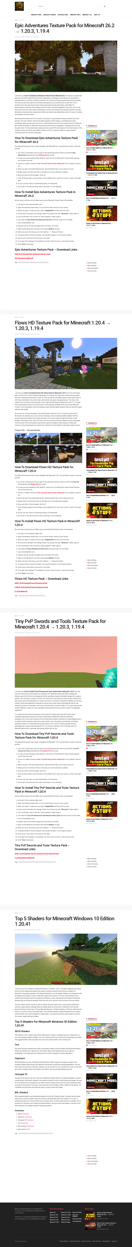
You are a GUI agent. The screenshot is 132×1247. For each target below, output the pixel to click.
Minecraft (21, 20)
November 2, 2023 (20, 929)
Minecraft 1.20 (54, 1220)
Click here (25, 1114)
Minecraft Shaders (49, 15)
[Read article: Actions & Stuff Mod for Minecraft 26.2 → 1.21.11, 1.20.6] (101, 213)
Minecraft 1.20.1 (54, 1222)
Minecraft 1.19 (92, 144)
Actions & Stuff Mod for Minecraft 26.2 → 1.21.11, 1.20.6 (105, 1214)
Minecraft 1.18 (54, 1215)
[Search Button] (105, 6)
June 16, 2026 (93, 152)
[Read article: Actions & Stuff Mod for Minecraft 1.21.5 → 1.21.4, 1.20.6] (101, 510)
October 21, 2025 (92, 228)
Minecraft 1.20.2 (66, 1212)
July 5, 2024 (90, 177)
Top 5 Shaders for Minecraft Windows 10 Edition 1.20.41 (35, 1133)
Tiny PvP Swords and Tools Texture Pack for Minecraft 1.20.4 (37, 862)
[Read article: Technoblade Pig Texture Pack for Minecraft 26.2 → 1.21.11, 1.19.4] (101, 163)
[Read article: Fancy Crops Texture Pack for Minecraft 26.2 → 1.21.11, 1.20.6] (90, 1226)
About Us (97, 15)
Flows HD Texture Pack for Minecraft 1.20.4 (32, 595)
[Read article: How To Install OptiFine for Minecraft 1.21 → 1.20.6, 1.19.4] (101, 435)
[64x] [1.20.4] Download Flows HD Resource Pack (31, 583)
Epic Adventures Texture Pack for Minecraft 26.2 (33, 262)
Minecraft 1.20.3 (66, 1215)
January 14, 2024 (19, 37)
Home (16, 20)
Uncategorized (77, 1221)
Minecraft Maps (75, 15)
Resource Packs (63, 15)
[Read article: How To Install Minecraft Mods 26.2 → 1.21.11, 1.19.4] (101, 188)
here (28, 1129)
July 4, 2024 (90, 202)
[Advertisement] (101, 108)
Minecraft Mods (36, 15)
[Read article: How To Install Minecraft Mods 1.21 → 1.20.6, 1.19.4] (101, 485)
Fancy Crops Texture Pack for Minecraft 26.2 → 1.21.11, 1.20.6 (106, 1225)
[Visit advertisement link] (48, 268)
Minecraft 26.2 (87, 15)
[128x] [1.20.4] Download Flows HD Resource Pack (31, 587)
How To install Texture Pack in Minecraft (51, 163)
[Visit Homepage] (19, 6)
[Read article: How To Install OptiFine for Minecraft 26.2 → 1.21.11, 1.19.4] (101, 138)
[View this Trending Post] (87, 152)
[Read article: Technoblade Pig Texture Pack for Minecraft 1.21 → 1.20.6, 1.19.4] (101, 460)
